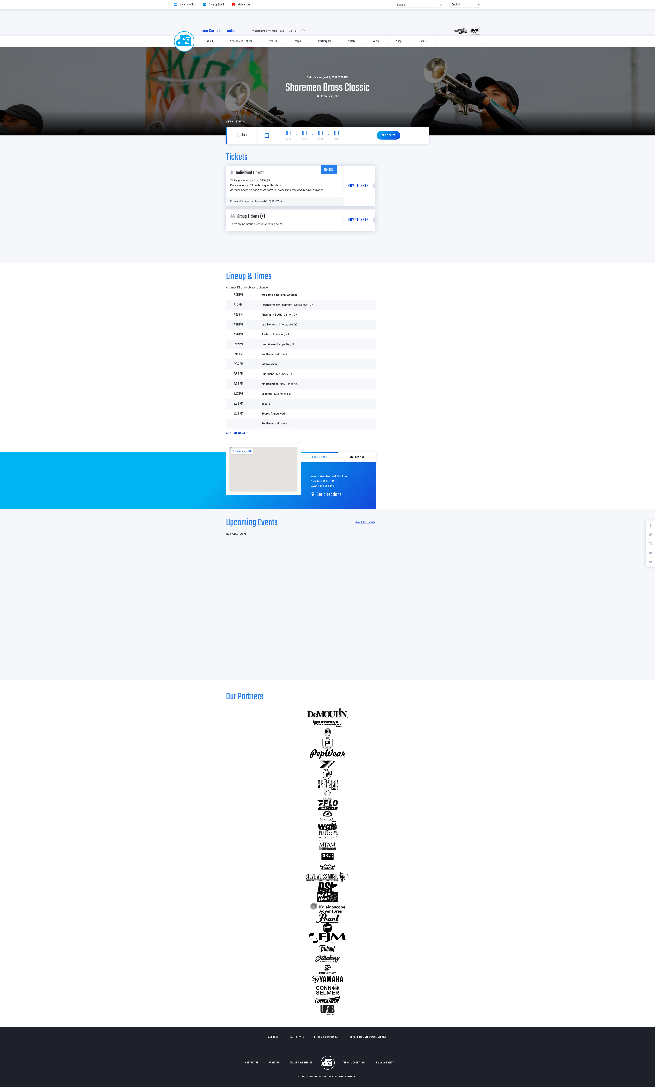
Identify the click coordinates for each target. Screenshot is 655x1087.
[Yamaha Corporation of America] (327, 979)
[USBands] (327, 1000)
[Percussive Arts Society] (327, 836)
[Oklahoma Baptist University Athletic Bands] (327, 733)
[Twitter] (650, 534)
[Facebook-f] (650, 525)
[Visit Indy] (327, 774)
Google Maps (319, 457)
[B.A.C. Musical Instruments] (327, 785)
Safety (351, 41)
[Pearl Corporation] (327, 918)
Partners (274, 1062)
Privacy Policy (385, 1062)
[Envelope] (650, 562)
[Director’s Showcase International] (327, 887)
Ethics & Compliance (326, 1037)
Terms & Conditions (354, 1062)
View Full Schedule (365, 522)
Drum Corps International (220, 31)
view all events (235, 122)
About (210, 41)
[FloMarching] (327, 805)
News (376, 41)
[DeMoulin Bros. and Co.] (327, 713)
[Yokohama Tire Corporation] (327, 764)
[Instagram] (650, 543)
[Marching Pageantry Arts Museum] (327, 846)
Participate (324, 41)
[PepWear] (327, 754)
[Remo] (327, 866)
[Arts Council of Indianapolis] (327, 795)
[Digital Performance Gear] (327, 856)
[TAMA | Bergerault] (327, 928)
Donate (423, 41)
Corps (297, 41)
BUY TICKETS (388, 135)
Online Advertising (301, 1062)
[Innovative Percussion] (327, 723)
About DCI (274, 1037)
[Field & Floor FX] (327, 897)
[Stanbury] (327, 959)
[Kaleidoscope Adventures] (327, 907)
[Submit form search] (440, 4)
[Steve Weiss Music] (327, 877)
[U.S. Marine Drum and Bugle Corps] (327, 969)
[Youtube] (650, 552)
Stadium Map (357, 457)
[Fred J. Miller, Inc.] (327, 938)
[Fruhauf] (327, 948)
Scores (273, 41)
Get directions (329, 494)
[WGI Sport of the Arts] (327, 826)
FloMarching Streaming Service (368, 1037)
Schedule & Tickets (241, 41)
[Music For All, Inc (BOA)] (327, 815)
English (456, 4)
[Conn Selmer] (327, 989)
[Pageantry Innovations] (327, 744)
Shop (399, 41)
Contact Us (251, 1062)
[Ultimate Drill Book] (327, 1010)
